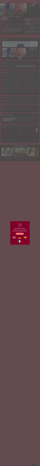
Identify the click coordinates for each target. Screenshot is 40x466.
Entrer (19, 233)
